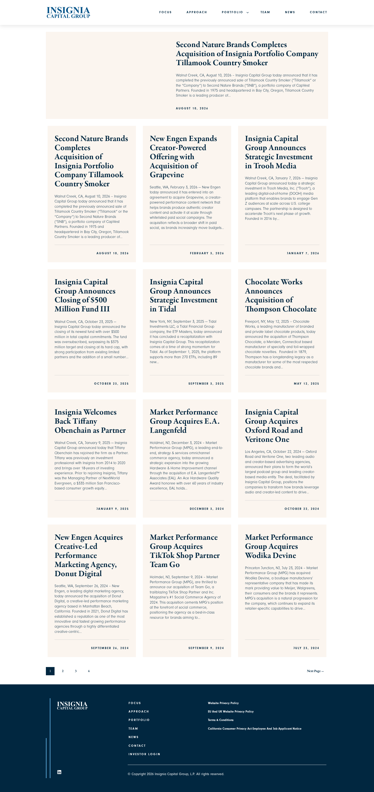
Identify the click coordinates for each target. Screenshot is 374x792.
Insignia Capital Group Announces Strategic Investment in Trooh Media (279, 152)
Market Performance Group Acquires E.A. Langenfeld (185, 421)
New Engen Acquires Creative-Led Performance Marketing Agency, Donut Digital (89, 555)
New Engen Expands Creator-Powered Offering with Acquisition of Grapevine (183, 157)
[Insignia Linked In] (59, 772)
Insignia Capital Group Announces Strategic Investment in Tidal (184, 296)
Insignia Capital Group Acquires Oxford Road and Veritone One (274, 426)
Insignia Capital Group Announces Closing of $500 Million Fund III (85, 296)
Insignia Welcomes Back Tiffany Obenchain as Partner (90, 421)
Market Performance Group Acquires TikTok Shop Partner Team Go (185, 551)
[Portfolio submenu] (246, 12)
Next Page (315, 671)
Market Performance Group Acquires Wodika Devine (279, 546)
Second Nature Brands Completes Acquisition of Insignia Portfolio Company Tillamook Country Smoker (247, 54)
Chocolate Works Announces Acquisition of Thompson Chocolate (281, 296)
